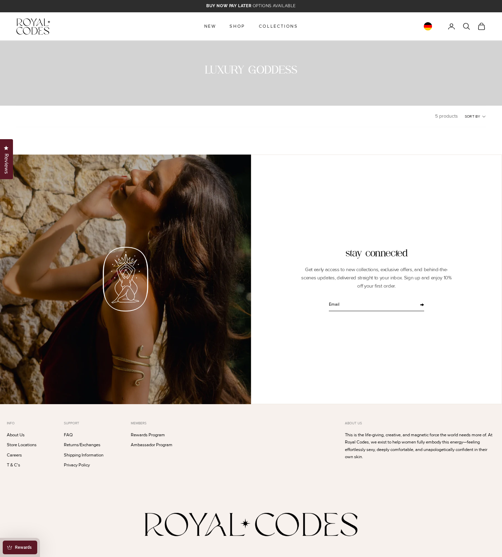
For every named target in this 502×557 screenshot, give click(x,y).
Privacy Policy (77, 465)
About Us (16, 435)
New (210, 26)
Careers (14, 455)
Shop (237, 26)
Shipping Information (83, 455)
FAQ (68, 435)
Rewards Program (148, 435)
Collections (278, 26)
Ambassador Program (151, 445)
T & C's (13, 465)
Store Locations (22, 445)
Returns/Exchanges (82, 445)
